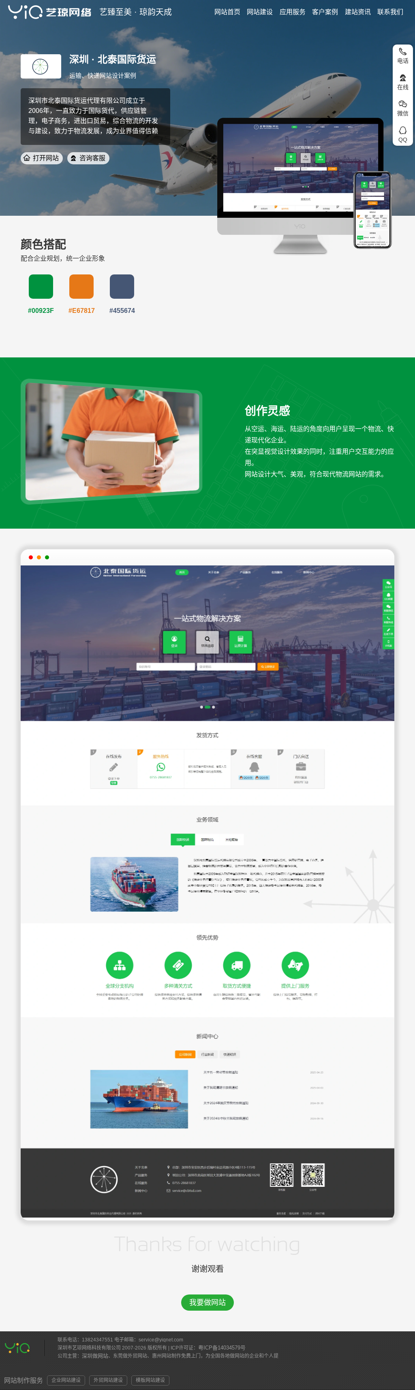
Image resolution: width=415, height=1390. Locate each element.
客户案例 (325, 12)
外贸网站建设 (108, 1380)
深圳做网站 (95, 1356)
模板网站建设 (150, 1380)
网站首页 (227, 12)
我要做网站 (207, 1303)
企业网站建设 (66, 1380)
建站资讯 (358, 12)
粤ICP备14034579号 (222, 1348)
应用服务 (293, 12)
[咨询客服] (73, 158)
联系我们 (390, 12)
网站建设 (260, 12)
